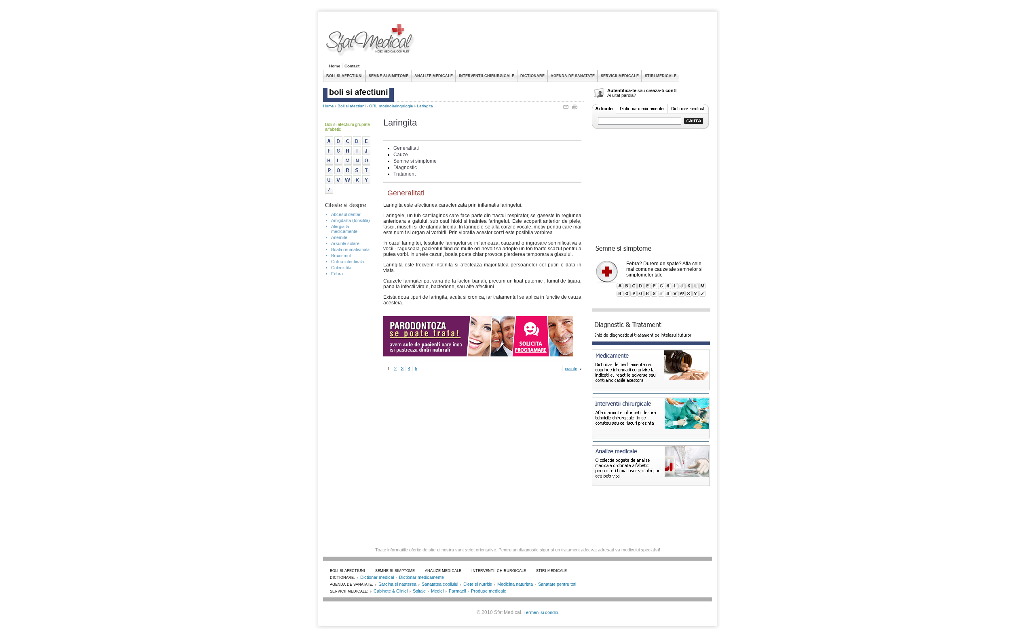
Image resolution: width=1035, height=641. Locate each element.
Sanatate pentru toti (557, 584)
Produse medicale (488, 591)
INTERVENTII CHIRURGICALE (486, 76)
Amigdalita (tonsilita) (350, 220)
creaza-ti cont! (661, 90)
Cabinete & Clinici (391, 591)
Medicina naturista (515, 584)
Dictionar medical (377, 577)
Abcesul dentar (346, 214)
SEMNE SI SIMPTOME (388, 76)
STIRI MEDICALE (660, 76)
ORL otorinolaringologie (391, 106)
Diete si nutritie (477, 584)
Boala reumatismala (350, 249)
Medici (437, 591)
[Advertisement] (565, 42)
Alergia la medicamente (344, 229)
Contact (351, 66)
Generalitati (406, 148)
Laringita (425, 106)
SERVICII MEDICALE (620, 76)
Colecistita (341, 267)
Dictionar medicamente (421, 577)
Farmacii (457, 591)
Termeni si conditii (541, 612)
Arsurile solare (345, 243)
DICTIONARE (532, 76)
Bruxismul (341, 255)
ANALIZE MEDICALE (433, 76)
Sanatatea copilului (440, 584)
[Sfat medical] (370, 41)
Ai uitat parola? (621, 95)
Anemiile (339, 237)
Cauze (400, 154)
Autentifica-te (621, 90)
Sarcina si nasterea (397, 584)
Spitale (419, 591)
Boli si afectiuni (351, 106)
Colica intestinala (347, 261)
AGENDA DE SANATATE (573, 76)
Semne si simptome (415, 161)
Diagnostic (405, 167)
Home (334, 66)
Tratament (404, 174)
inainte (571, 368)
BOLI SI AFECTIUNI (344, 76)
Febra (337, 273)
